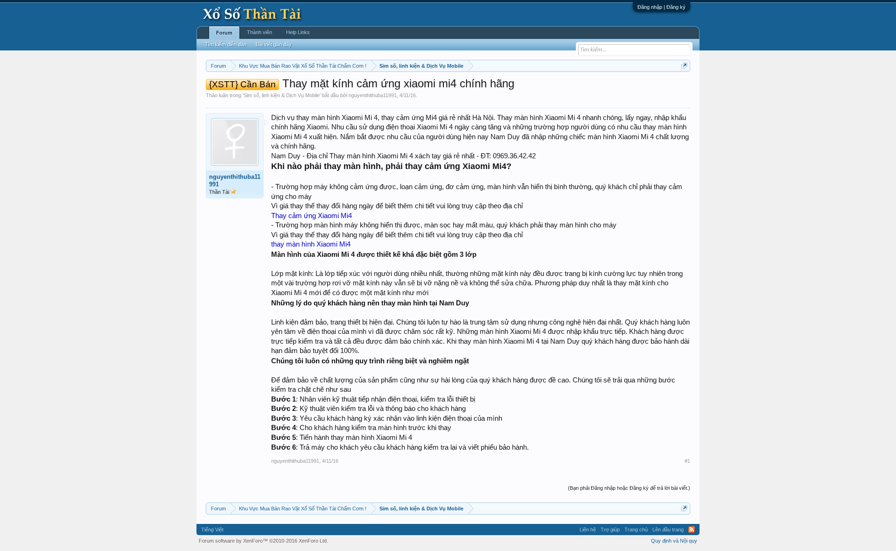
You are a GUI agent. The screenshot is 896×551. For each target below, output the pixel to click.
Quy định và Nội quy (674, 541)
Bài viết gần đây (274, 44)
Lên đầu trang (668, 529)
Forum (224, 32)
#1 (687, 461)
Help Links (298, 32)
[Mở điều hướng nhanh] (684, 66)
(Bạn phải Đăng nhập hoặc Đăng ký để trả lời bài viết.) (629, 488)
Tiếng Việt (212, 529)
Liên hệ (588, 529)
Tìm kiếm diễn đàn (225, 44)
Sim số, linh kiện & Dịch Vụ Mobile (282, 95)
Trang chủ (636, 529)
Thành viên (259, 32)
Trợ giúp (610, 529)
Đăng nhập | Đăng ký (661, 7)
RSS (691, 529)
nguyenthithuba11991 (373, 95)
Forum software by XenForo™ (263, 541)
